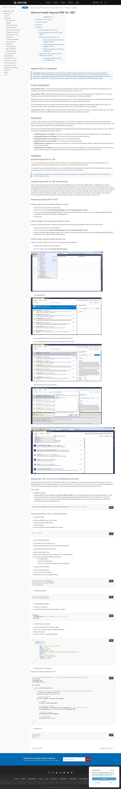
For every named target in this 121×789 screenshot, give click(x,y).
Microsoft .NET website (50, 520)
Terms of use (72, 786)
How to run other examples (13, 30)
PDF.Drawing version (11, 46)
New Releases (32, 779)
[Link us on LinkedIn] (57, 773)
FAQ (6, 74)
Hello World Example (11, 27)
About (77, 2)
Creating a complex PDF (12, 32)
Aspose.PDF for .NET (8, 11)
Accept (104, 778)
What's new (8, 13)
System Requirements (11, 25)
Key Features (9, 37)
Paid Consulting (83, 779)
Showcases (8, 70)
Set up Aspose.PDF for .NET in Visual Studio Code (52, 59)
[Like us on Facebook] (49, 773)
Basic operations (9, 55)
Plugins (6, 72)
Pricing (40, 779)
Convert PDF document (11, 58)
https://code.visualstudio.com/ (46, 543)
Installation (9, 23)
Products (48, 2)
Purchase (55, 2)
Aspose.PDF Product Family (42, 7)
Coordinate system (11, 53)
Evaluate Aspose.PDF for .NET (48, 30)
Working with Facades (10, 65)
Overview (7, 15)
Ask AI (25, 7)
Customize (97, 782)
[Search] (105, 2)
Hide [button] (51, 17)
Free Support (63, 779)
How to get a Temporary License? (41, 176)
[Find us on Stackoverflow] (60, 773)
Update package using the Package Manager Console (53, 45)
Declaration (38, 24)
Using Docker (9, 44)
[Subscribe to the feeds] (72, 773)
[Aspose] (20, 2)
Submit (88, 759)
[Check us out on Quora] (64, 773)
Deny (110, 782)
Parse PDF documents (10, 60)
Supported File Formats (12, 34)
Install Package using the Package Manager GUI (53, 50)
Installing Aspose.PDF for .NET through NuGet (50, 33)
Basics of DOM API (11, 48)
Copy (111, 507)
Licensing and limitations (12, 39)
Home (32, 7)
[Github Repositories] (68, 773)
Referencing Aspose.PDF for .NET (49, 37)
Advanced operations (10, 63)
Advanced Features (11, 51)
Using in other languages (11, 67)
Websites (70, 2)
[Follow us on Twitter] (53, 773)
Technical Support (10, 41)
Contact (77, 786)
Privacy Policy (66, 786)
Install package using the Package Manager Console (53, 41)
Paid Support (73, 779)
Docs (46, 779)
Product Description (41, 22)
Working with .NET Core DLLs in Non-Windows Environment (50, 54)
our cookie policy (108, 775)
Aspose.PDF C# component (43, 19)
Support (63, 2)
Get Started (8, 18)
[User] (101, 2)
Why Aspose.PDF (10, 20)
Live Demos (54, 779)
